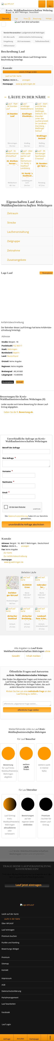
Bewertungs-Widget (10, 949)
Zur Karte (8, 552)
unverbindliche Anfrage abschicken (26, 524)
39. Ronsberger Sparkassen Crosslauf (41, 165)
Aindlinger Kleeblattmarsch (27, 115)
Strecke (11, 222)
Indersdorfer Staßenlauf (41, 586)
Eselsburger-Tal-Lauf (12, 593)
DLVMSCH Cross (27, 586)
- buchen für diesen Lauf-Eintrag (45, 820)
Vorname (6, 471)
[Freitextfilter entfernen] (42, 4)
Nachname (7, 482)
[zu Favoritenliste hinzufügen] (3, 24)
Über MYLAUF (8, 923)
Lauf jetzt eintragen (28, 885)
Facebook (6, 1012)
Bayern (16, 352)
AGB (3, 985)
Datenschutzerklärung (18, 516)
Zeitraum (12, 213)
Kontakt (20, 382)
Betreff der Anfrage (11, 447)
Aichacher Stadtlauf (12, 617)
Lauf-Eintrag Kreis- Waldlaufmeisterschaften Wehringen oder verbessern (10, 824)
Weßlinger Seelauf (42, 137)
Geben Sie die (18, 412)
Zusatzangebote (16, 259)
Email (5, 492)
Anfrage (49, 18)
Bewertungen (38, 18)
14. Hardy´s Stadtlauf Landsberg (27, 175)
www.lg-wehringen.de (25, 84)
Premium (48, 102)
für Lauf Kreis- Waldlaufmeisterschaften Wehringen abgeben (9, 771)
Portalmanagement (10, 997)
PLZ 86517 (17, 345)
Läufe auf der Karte (10, 914)
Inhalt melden (33, 655)
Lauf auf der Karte (13, 76)
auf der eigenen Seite (28, 820)
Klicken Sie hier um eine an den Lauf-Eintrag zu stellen (28, 692)
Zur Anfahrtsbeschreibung (15, 556)
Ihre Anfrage (8, 458)
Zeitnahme (13, 250)
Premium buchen (9, 936)
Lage (16, 18)
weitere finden (26, 767)
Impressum (7, 978)
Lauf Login (6, 1024)
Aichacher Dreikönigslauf (27, 617)
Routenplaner (47, 273)
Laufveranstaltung (18, 231)
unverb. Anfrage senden (28, 72)
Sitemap (5, 963)
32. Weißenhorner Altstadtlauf (12, 162)
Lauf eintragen (8, 930)
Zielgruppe (13, 241)
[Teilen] (44, 1037)
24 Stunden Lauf (12, 114)
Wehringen (12, 349)
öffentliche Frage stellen (28, 710)
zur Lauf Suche (3, 11)
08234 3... (14, 80)
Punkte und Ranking (10, 942)
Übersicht (5, 18)
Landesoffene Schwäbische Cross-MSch (41, 617)
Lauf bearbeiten (9, 1004)
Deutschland (12, 356)
